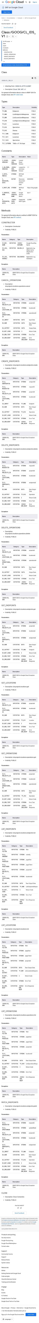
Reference (6, 20)
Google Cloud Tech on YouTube (10, 1301)
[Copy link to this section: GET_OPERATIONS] (19, 754)
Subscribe (31, 1314)
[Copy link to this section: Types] (9, 102)
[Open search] (26, 2)
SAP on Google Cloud (14, 7)
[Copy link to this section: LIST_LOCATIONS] (18, 925)
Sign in (35, 2)
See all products (6, 1237)
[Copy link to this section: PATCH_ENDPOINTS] (20, 1102)
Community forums (7, 1254)
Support (3, 1257)
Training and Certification (8, 1282)
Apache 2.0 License (16, 1222)
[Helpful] (12, 23)
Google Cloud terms (30, 1308)
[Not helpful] (15, 23)
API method (17, 217)
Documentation (11, 18)
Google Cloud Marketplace (8, 1243)
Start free (7, 12)
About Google (5, 1308)
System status (5, 1262)
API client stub (18, 95)
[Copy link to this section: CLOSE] (9, 1193)
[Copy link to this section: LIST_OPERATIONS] (18, 1011)
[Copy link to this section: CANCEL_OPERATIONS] (23, 280)
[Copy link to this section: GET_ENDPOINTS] (18, 606)
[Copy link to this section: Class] (9, 72)
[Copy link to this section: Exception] (10, 264)
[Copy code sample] (35, 78)
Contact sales (5, 1246)
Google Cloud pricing (7, 1240)
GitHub (3, 1270)
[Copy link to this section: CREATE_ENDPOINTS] (21, 361)
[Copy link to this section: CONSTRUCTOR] (17, 223)
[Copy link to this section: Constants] (13, 151)
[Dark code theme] (32, 78)
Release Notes (5, 1260)
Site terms (20, 1308)
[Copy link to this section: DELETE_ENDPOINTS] (21, 445)
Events (3, 1292)
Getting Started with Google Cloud (11, 1273)
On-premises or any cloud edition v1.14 (16, 65)
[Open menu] (3, 2)
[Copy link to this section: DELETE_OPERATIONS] (22, 528)
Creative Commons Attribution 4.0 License (14, 1220)
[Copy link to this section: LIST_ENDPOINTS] (18, 829)
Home (3, 18)
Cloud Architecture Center (8, 1279)
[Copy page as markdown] (13, 36)
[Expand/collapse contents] (11, 41)
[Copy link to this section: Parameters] (11, 235)
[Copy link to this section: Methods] (12, 211)
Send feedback (8, 27)
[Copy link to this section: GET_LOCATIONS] (18, 683)
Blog (2, 1290)
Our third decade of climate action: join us (14, 1311)
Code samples (5, 1276)
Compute (19, 18)
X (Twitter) (4, 1295)
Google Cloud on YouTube (8, 1298)
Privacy (13, 1308)
